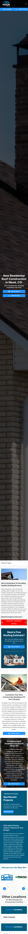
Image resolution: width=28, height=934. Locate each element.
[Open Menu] (26, 4)
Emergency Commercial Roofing (14, 622)
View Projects (8, 811)
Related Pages (6, 563)
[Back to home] (6, 4)
